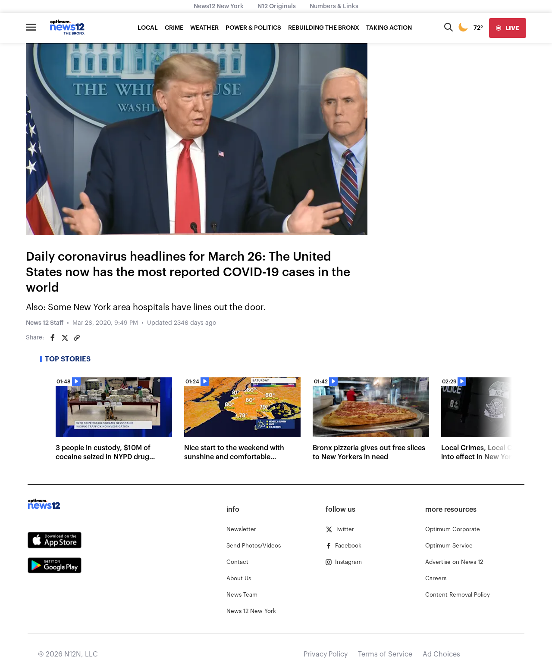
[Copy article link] (76, 337)
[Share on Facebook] (52, 337)
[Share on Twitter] (64, 337)
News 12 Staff (44, 323)
